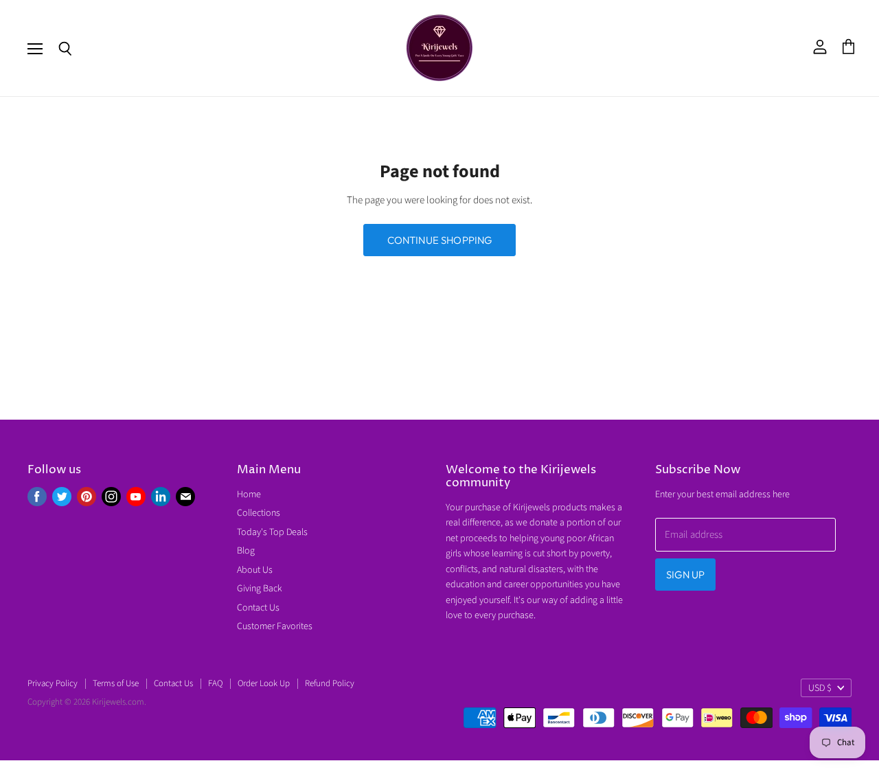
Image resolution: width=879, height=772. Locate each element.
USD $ (820, 688)
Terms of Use (116, 683)
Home (249, 494)
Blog (246, 551)
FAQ (215, 683)
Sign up (685, 574)
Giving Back (259, 588)
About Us (255, 570)
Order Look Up (264, 683)
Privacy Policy (52, 683)
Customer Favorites (274, 626)
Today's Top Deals (272, 532)
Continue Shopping (439, 240)
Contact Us (258, 608)
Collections (258, 513)
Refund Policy (329, 683)
